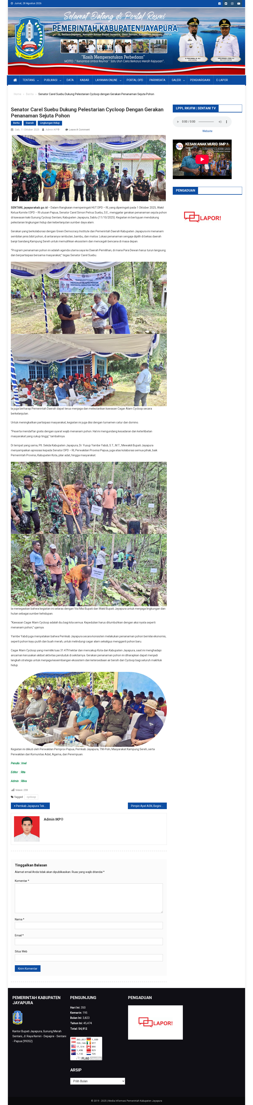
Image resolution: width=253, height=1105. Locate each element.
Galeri (176, 80)
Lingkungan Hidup (50, 123)
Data (70, 80)
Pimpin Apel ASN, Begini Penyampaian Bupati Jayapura (149, 806)
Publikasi (50, 80)
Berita (16, 123)
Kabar (84, 80)
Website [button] (207, 131)
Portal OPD (135, 80)
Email (19, 935)
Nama (19, 919)
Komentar (22, 880)
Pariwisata (157, 80)
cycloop (31, 796)
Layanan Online (106, 80)
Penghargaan (200, 80)
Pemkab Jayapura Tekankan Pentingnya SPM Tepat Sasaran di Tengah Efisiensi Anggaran (33, 806)
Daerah (30, 123)
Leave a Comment (79, 129)
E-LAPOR (222, 80)
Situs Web (21, 951)
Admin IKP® (52, 129)
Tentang (29, 80)
